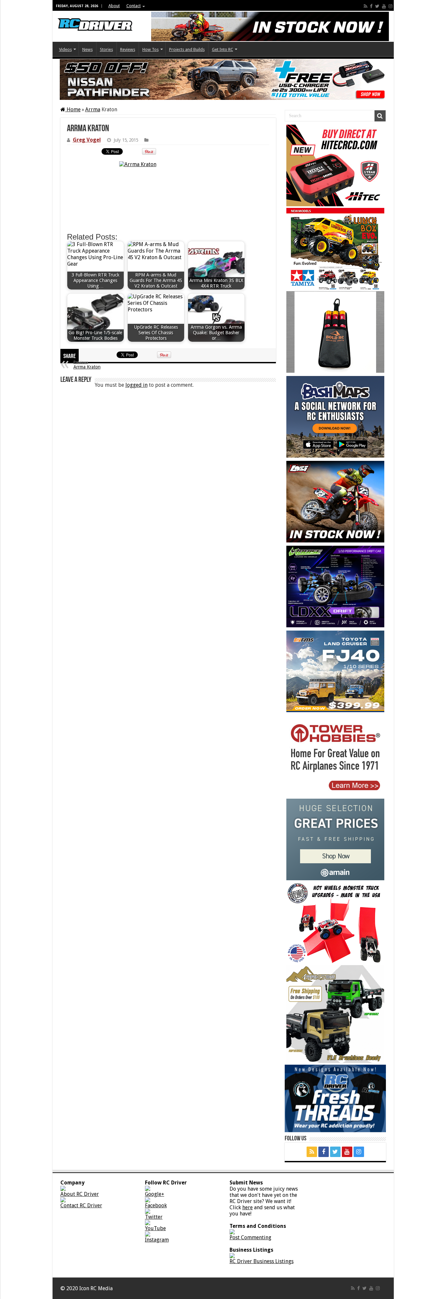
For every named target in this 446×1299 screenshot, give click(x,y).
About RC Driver (79, 1194)
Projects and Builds (187, 49)
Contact (133, 5)
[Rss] (365, 6)
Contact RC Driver (81, 1205)
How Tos (150, 49)
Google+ (154, 1194)
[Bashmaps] (335, 417)
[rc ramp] (335, 922)
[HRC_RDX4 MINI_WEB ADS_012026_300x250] (335, 165)
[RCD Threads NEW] (335, 1098)
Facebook (156, 1205)
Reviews (127, 49)
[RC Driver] (95, 19)
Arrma (92, 109)
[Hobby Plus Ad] (335, 1014)
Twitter (154, 1217)
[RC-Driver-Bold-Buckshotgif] (335, 332)
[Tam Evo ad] (335, 249)
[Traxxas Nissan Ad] (223, 79)
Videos (65, 49)
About (114, 5)
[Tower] (335, 756)
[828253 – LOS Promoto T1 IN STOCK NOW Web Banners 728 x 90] (270, 26)
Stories (106, 49)
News (87, 49)
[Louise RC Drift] (335, 586)
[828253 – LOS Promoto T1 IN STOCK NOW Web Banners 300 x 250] (335, 501)
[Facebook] (371, 6)
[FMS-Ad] (335, 671)
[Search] (380, 115)
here (247, 1207)
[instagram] (390, 6)
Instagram (157, 1240)
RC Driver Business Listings (262, 1261)
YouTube (155, 1228)
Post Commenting (250, 1237)
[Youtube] (384, 6)
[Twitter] (377, 6)
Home (73, 109)
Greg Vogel (87, 140)
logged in (136, 385)
